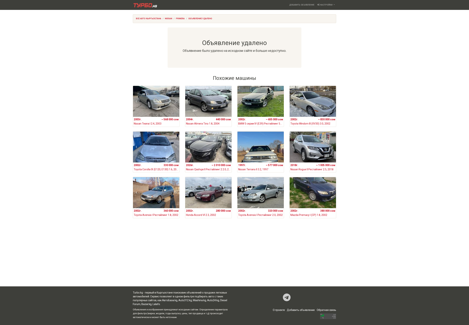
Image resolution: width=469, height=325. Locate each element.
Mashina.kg (199, 300)
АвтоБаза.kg (169, 300)
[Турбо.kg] (145, 5)
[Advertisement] (234, 257)
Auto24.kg (213, 300)
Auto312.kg (185, 300)
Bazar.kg (146, 304)
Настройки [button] (326, 5)
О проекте (279, 310)
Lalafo (156, 304)
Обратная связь (326, 310)
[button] (136, 101)
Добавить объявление (301, 5)
